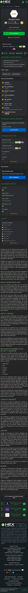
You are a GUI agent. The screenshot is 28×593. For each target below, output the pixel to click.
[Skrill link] (22, 142)
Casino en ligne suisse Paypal (14, 559)
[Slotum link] (7, 509)
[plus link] (4, 570)
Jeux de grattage (16, 74)
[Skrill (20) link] (14, 49)
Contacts (7, 579)
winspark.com (7, 84)
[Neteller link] (16, 142)
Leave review (14, 130)
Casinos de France (19, 565)
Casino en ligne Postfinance (14, 560)
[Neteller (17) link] (20, 46)
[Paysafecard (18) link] (24, 46)
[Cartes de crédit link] (13, 142)
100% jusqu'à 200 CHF (14, 30)
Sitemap (20, 577)
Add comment (14, 177)
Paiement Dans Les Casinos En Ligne (14, 552)
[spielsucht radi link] (17, 572)
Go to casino (14, 33)
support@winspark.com (8, 195)
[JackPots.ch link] (7, 515)
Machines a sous (6, 74)
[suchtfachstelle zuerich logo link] (9, 572)
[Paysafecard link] (19, 142)
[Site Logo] (10, 1)
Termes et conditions (14, 585)
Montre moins (13, 161)
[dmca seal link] (9, 570)
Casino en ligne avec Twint (14, 557)
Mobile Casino (8, 105)
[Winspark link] (14, 14)
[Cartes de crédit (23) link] (17, 46)
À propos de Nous (17, 579)
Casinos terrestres (9, 565)
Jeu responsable (13, 581)
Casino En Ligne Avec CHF (14, 549)
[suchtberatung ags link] (23, 570)
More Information (4, 590)
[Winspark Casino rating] (15, 22)
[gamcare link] (6, 570)
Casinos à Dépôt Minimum (14, 551)
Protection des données (14, 583)
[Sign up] (23, 1)
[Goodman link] (7, 504)
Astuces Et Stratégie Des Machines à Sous (14, 548)
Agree (24, 590)
